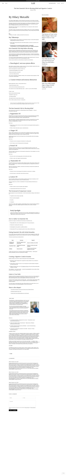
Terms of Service (33, 407)
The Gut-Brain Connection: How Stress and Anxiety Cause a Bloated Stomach (22, 289)
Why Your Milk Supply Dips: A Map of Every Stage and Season (48, 85)
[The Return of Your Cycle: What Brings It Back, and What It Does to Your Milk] (49, 25)
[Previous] (2, 0)
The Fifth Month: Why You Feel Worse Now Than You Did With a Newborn (48, 61)
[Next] (63, 0)
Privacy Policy (27, 407)
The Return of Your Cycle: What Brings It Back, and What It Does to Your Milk (49, 36)
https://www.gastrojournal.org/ (14, 326)
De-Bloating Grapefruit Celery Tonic (16, 291)
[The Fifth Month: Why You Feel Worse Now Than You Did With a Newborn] (49, 49)
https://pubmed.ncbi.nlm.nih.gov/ (15, 323)
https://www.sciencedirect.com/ (15, 320)
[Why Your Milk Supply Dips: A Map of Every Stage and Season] (49, 74)
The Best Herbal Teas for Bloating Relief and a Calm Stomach (20, 293)
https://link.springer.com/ (13, 329)
